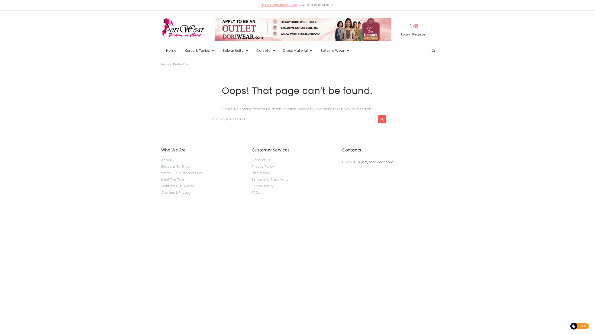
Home (165, 64)
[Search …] (432, 50)
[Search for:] (292, 119)
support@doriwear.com (373, 162)
